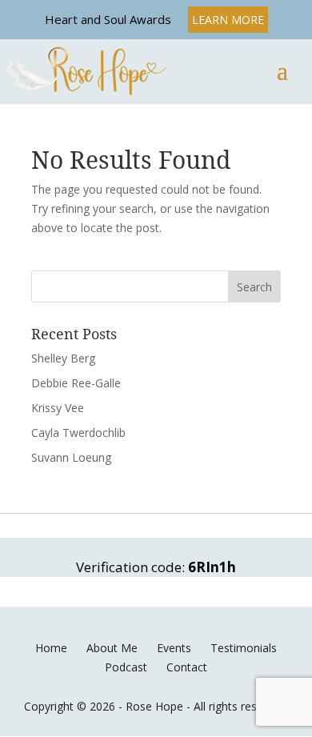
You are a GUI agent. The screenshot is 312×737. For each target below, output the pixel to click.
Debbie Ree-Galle (76, 383)
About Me (112, 647)
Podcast (126, 667)
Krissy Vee (57, 407)
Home (51, 647)
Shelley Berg (63, 358)
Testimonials (243, 647)
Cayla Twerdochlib (78, 432)
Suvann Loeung (71, 457)
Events (174, 647)
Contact (186, 667)
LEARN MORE (228, 19)
